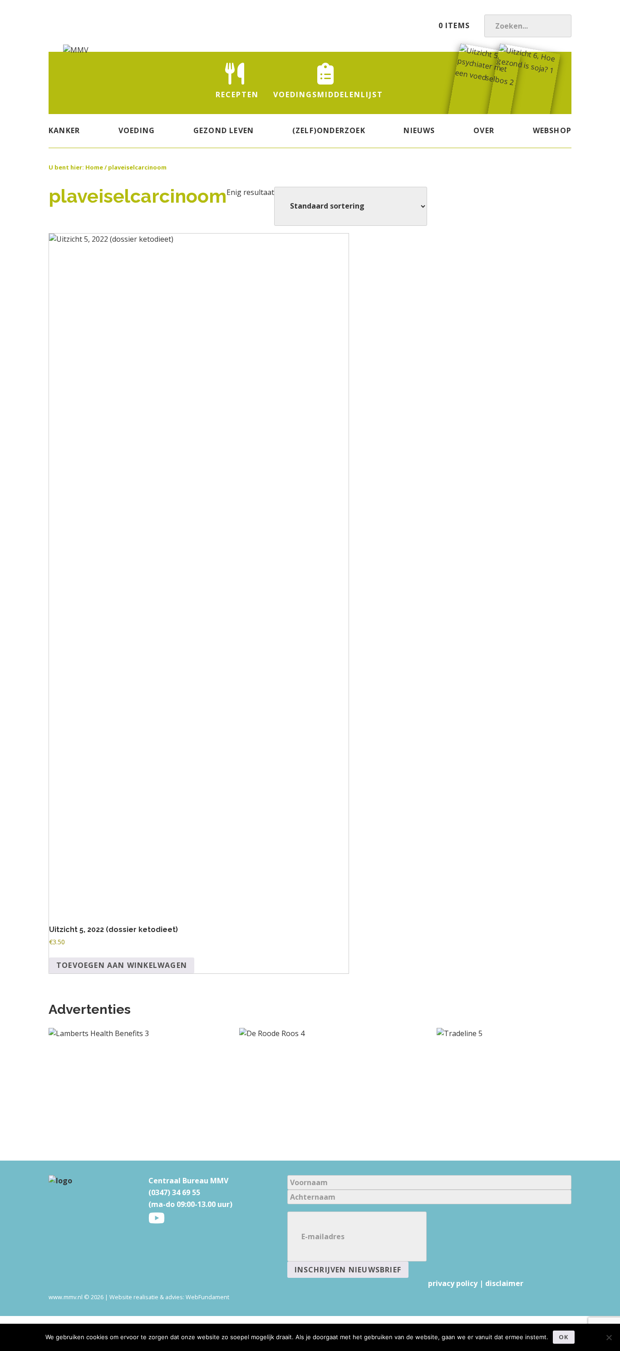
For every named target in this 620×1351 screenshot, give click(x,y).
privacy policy (452, 1283)
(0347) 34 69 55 (174, 1192)
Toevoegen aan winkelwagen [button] (121, 965)
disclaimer (504, 1283)
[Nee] (608, 1337)
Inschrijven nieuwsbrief (348, 1270)
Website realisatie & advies (146, 1297)
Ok (563, 1337)
